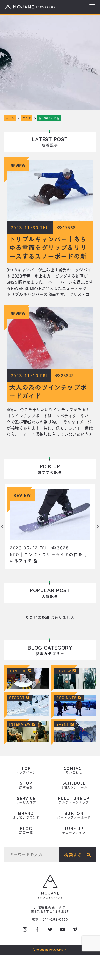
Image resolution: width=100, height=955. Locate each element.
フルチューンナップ (73, 800)
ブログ (26, 118)
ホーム (10, 118)
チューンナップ (74, 830)
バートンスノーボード (74, 815)
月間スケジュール (73, 785)
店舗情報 (26, 785)
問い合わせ (74, 770)
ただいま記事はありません (50, 617)
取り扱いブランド (26, 815)
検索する (75, 854)
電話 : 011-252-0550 (50, 919)
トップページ (26, 770)
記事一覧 (26, 830)
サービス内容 (26, 800)
